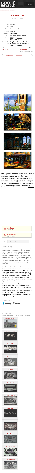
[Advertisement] (17, 75)
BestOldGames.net (4, 10)
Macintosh (19, 38)
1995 (11, 26)
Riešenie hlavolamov (15, 35)
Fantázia (23, 35)
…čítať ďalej (31, 187)
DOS (11, 38)
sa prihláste (19, 55)
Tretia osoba (13, 33)
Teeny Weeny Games (15, 29)
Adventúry (12, 10)
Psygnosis (13, 31)
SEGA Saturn (13, 39)
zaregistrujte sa (9, 55)
